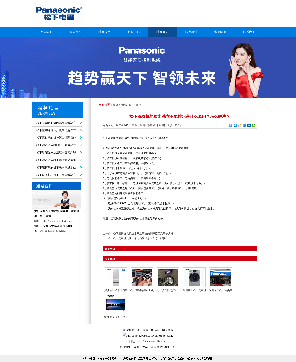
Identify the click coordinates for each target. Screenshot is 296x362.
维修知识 (127, 104)
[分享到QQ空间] (235, 125)
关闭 (161, 125)
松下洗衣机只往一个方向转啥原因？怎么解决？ (140, 238)
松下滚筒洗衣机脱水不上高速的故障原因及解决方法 (143, 233)
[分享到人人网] (249, 125)
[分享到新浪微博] (240, 125)
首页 (115, 104)
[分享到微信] (254, 125)
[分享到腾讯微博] (244, 125)
